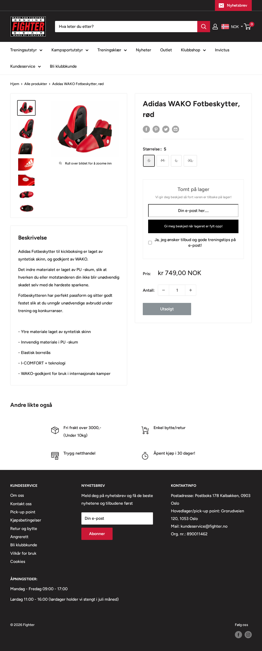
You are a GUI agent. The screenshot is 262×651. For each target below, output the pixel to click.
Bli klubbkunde (63, 66)
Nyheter (143, 50)
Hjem (14, 84)
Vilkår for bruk (23, 553)
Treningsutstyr (23, 50)
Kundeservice (22, 66)
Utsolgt (167, 308)
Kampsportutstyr (67, 50)
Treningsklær (109, 50)
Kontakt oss (20, 503)
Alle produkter (35, 84)
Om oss (17, 495)
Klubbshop (190, 50)
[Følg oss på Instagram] (248, 634)
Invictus (222, 50)
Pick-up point (22, 512)
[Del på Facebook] (146, 129)
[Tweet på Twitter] (165, 129)
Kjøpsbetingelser (25, 520)
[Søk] (203, 26)
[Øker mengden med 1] (190, 290)
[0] (247, 26)
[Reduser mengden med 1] (163, 290)
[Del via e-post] (175, 129)
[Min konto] (215, 26)
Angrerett (19, 536)
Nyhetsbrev (237, 5)
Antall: (149, 290)
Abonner (97, 533)
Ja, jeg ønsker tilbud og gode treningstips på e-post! (195, 242)
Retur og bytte (23, 528)
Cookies (17, 561)
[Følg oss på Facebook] (238, 634)
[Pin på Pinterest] (156, 129)
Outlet (166, 50)
